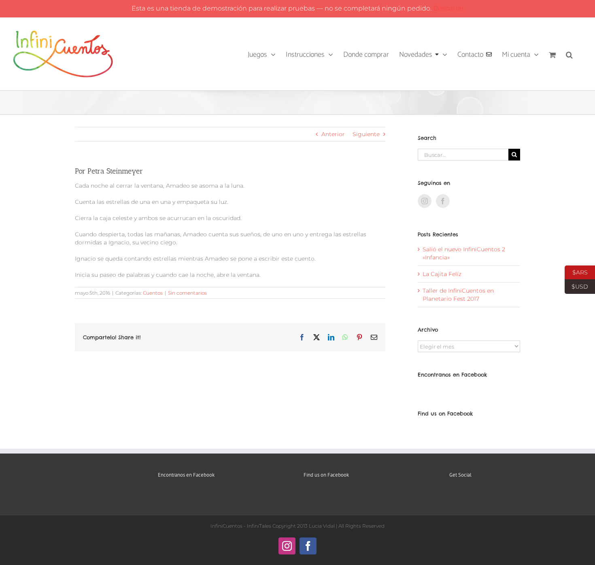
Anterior (333, 134)
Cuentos (153, 293)
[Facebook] (443, 201)
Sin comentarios (187, 293)
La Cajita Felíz (442, 274)
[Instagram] (424, 201)
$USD (576, 285)
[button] (569, 53)
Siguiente (366, 134)
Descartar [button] (448, 8)
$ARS (576, 271)
